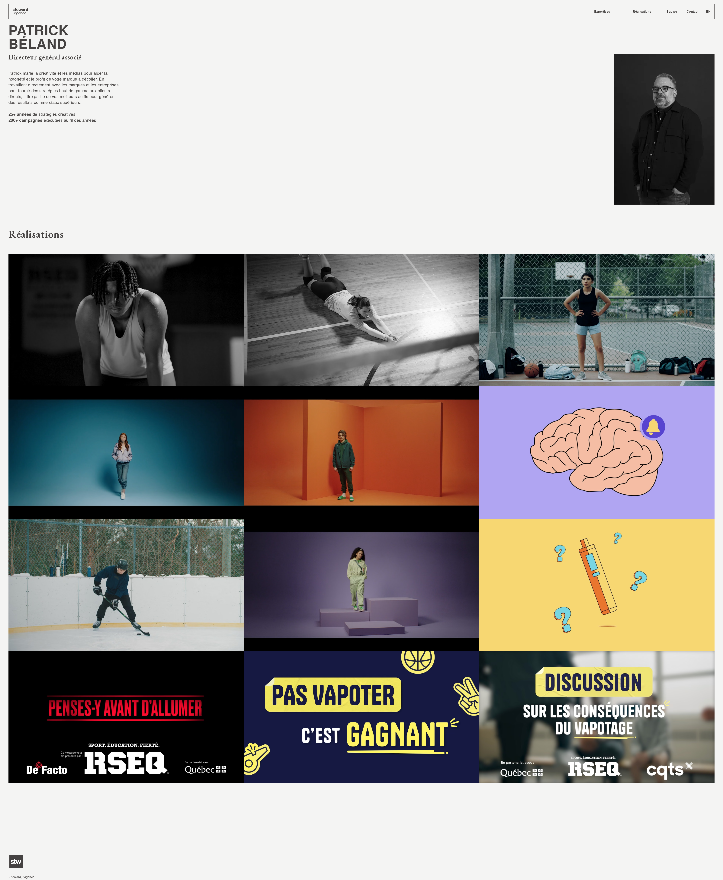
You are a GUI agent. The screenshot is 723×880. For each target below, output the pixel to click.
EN (708, 11)
